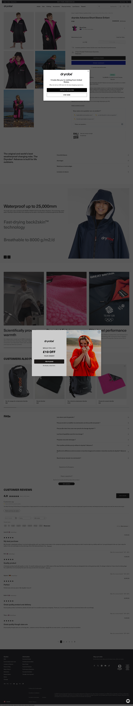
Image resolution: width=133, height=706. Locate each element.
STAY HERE (66, 95)
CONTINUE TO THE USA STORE (67, 90)
